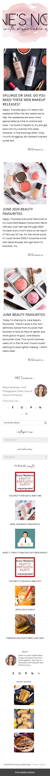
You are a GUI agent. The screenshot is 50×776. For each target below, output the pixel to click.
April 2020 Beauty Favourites (25, 524)
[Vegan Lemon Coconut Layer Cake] (24, 695)
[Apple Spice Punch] (25, 596)
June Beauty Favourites (24, 314)
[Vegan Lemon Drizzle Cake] (24, 719)
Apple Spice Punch (25, 609)
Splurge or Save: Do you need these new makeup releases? (24, 100)
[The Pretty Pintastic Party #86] (25, 482)
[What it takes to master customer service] (25, 538)
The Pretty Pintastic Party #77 (25, 581)
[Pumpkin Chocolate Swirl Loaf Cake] (25, 624)
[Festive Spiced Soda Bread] (24, 742)
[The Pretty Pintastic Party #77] (25, 567)
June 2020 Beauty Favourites (18, 211)
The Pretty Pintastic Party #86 (25, 495)
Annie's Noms (25, 22)
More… (28, 665)
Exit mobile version (25, 772)
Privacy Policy (39, 764)
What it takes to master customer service (25, 552)
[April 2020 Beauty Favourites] (25, 510)
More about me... (11, 400)
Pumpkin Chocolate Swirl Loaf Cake (25, 638)
